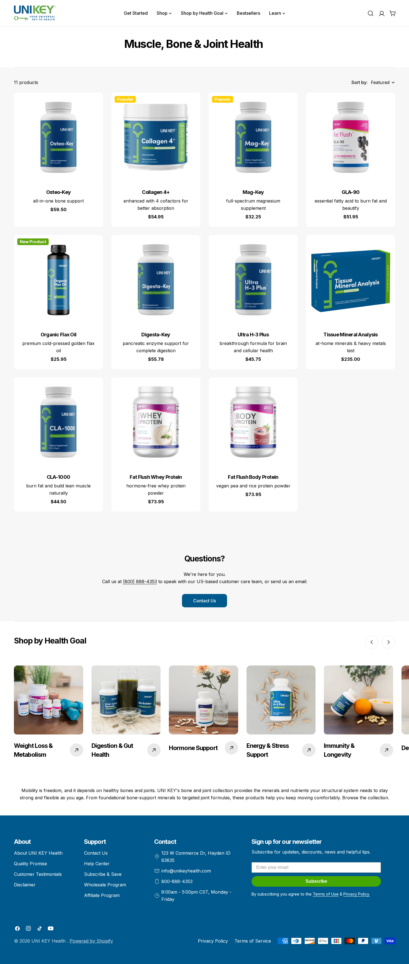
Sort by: (359, 82)
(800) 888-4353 (140, 581)
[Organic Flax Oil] (58, 279)
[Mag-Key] (253, 137)
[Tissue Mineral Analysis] (350, 279)
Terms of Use (326, 894)
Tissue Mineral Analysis (350, 334)
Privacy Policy (213, 941)
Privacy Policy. (356, 894)
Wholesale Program (105, 884)
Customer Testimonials (38, 874)
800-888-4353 (177, 881)
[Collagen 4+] (155, 137)
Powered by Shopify (91, 941)
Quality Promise (30, 863)
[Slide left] (371, 642)
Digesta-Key (155, 334)
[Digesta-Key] (155, 279)
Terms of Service (253, 941)
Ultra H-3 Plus (253, 334)
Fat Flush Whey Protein (156, 477)
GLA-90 (351, 192)
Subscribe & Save (103, 874)
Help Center (97, 863)
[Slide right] (388, 642)
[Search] (370, 13)
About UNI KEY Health (38, 853)
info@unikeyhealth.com (186, 871)
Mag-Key (253, 192)
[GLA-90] (350, 137)
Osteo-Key (58, 192)
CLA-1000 (58, 477)
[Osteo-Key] (58, 137)
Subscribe (316, 881)
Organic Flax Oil (59, 334)
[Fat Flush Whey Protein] (155, 422)
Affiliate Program (102, 895)
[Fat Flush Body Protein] (253, 422)
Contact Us (204, 600)
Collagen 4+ (155, 192)
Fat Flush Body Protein (253, 477)
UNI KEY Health (49, 941)
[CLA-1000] (58, 422)
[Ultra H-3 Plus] (253, 279)
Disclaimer (25, 884)
